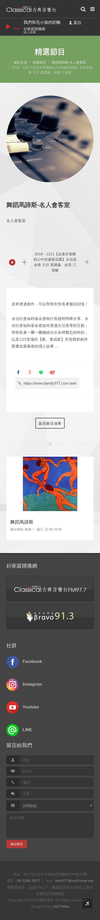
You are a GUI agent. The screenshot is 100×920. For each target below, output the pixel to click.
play (8, 26)
